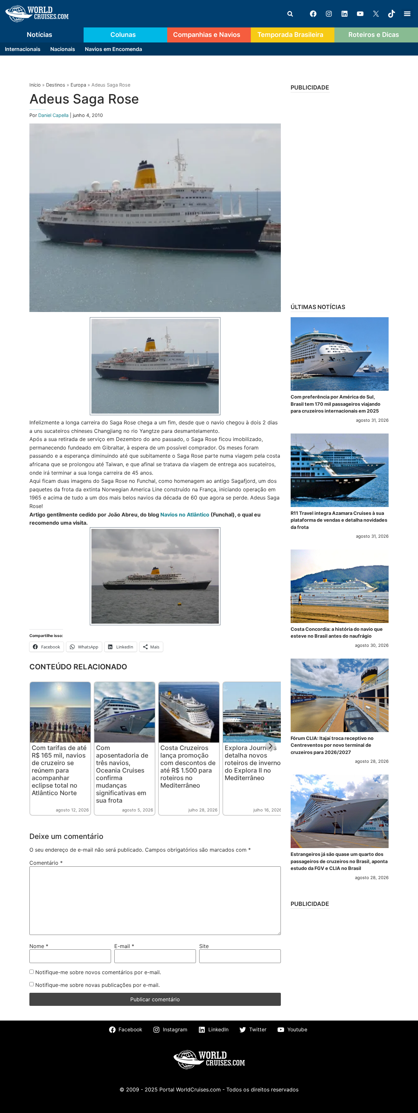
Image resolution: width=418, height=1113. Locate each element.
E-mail (124, 946)
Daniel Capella (54, 115)
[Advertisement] (340, 196)
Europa (78, 85)
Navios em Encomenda (113, 49)
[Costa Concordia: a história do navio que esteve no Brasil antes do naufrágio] (340, 586)
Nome (38, 946)
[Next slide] (270, 746)
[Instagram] (329, 14)
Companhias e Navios (206, 35)
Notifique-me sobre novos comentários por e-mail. (98, 972)
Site (204, 946)
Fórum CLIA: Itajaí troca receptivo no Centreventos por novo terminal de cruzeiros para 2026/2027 (332, 745)
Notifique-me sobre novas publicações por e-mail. (97, 985)
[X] (376, 14)
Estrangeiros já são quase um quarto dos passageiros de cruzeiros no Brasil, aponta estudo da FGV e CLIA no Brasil (339, 861)
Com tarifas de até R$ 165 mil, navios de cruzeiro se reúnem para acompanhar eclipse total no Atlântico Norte (59, 770)
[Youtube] (360, 14)
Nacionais (62, 49)
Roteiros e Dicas (373, 35)
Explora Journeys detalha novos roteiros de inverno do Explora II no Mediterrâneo (253, 763)
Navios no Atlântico (184, 514)
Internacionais (22, 49)
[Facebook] (313, 14)
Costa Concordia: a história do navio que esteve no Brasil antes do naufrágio (337, 632)
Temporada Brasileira (290, 35)
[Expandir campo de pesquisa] (290, 14)
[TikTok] (391, 14)
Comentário (46, 862)
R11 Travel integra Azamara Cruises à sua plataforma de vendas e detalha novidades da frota (339, 520)
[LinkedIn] (344, 14)
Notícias (39, 35)
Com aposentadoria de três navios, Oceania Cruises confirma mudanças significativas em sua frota (122, 774)
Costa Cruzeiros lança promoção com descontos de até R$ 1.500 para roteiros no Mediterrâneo (188, 766)
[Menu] (407, 14)
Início (35, 85)
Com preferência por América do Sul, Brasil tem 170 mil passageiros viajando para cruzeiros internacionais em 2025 (335, 404)
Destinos (55, 85)
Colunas (123, 35)
